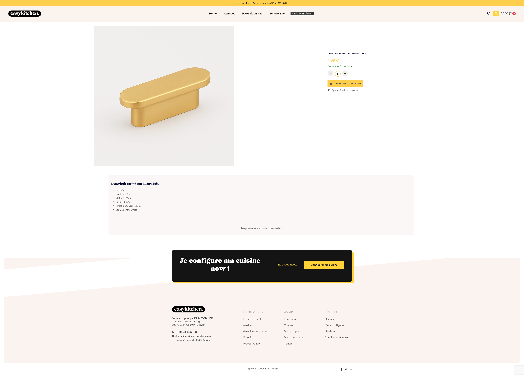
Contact (288, 343)
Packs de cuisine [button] (252, 13)
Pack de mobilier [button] (302, 13)
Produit (247, 337)
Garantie (330, 319)
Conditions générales (337, 337)
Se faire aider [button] (278, 13)
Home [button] (213, 13)
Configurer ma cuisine (324, 265)
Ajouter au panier (347, 83)
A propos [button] (229, 13)
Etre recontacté (287, 264)
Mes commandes (294, 337)
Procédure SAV (252, 343)
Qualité (247, 325)
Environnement (252, 319)
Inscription (290, 319)
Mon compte (291, 331)
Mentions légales (334, 325)
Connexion (290, 325)
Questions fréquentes (255, 331)
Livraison (330, 331)
